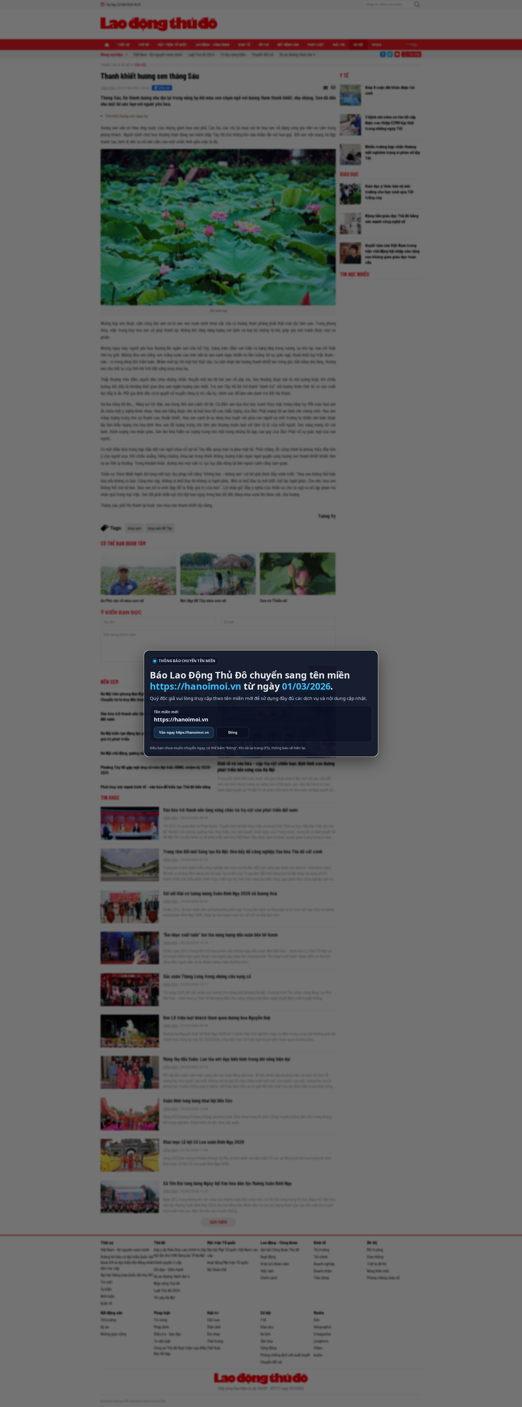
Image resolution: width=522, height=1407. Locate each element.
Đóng (232, 732)
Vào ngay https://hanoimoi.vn (184, 732)
